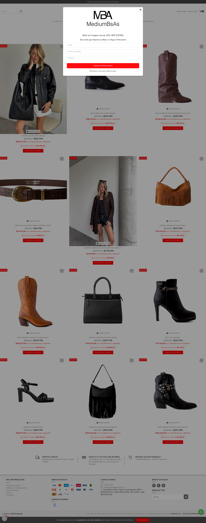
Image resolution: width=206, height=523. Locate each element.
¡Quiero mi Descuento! (103, 65)
